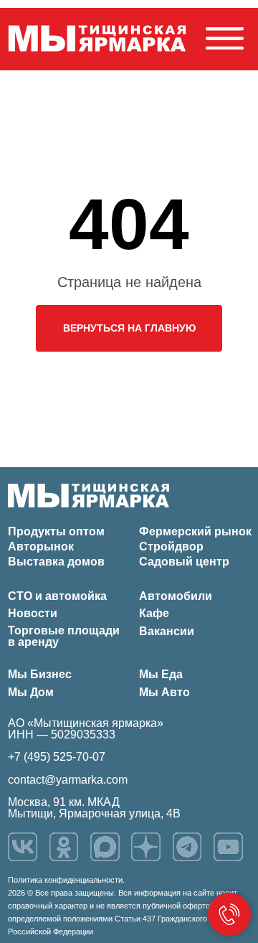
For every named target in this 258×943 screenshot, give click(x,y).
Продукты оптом (56, 531)
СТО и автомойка (57, 596)
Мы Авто (164, 692)
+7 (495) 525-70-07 (56, 757)
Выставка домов (56, 561)
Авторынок (41, 546)
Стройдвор (171, 546)
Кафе (154, 613)
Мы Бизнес (40, 674)
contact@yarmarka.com (68, 780)
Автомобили (175, 596)
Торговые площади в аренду (64, 636)
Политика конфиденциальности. (66, 880)
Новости (32, 613)
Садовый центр (184, 561)
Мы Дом (31, 692)
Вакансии (166, 631)
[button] (225, 38)
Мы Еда (161, 674)
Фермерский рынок (195, 531)
